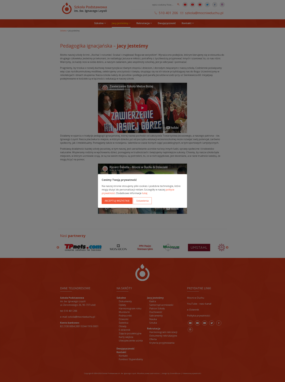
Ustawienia (142, 200)
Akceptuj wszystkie (117, 200)
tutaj (144, 193)
